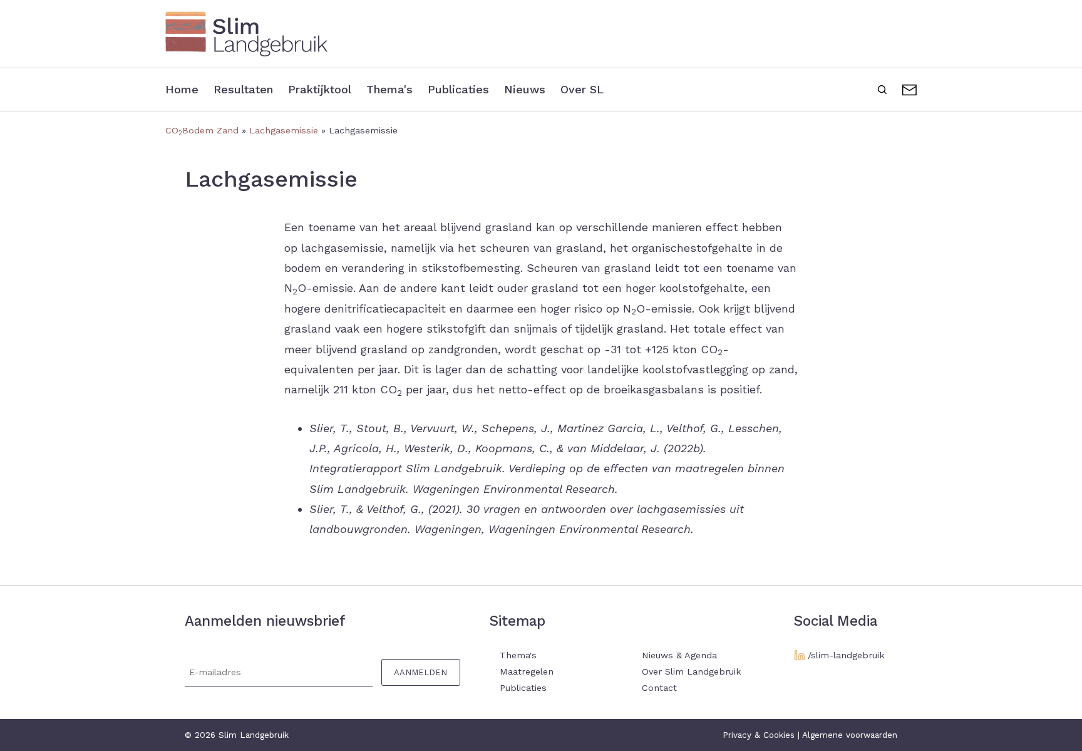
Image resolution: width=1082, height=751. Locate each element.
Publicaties (458, 89)
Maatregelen (527, 671)
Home (181, 89)
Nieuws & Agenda (679, 655)
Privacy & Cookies (759, 735)
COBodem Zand (202, 130)
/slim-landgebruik (846, 655)
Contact (909, 88)
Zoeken (882, 88)
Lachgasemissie (283, 130)
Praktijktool (319, 89)
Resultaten (243, 89)
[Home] (541, 33)
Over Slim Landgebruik (691, 671)
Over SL (582, 89)
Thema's (389, 89)
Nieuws (524, 89)
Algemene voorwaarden (849, 735)
